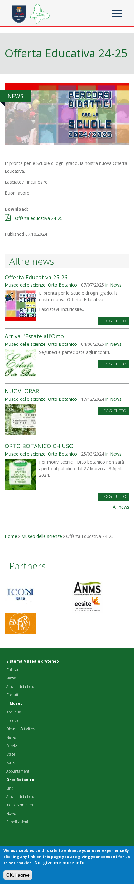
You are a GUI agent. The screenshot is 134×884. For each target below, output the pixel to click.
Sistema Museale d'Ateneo (32, 661)
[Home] (39, 11)
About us (13, 712)
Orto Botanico (62, 285)
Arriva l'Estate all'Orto (34, 336)
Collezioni (14, 720)
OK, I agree (18, 874)
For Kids (12, 762)
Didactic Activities (20, 729)
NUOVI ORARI (23, 391)
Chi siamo (14, 669)
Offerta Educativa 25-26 (36, 277)
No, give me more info (59, 863)
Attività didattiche (20, 686)
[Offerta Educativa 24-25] (67, 113)
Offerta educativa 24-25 (39, 218)
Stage (11, 754)
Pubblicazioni (17, 821)
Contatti (12, 695)
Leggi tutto (114, 321)
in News (113, 285)
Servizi (12, 745)
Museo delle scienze (25, 285)
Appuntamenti (18, 771)
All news (121, 507)
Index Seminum (19, 805)
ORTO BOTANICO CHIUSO (39, 446)
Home (11, 536)
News (11, 678)
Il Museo (14, 703)
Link (9, 788)
